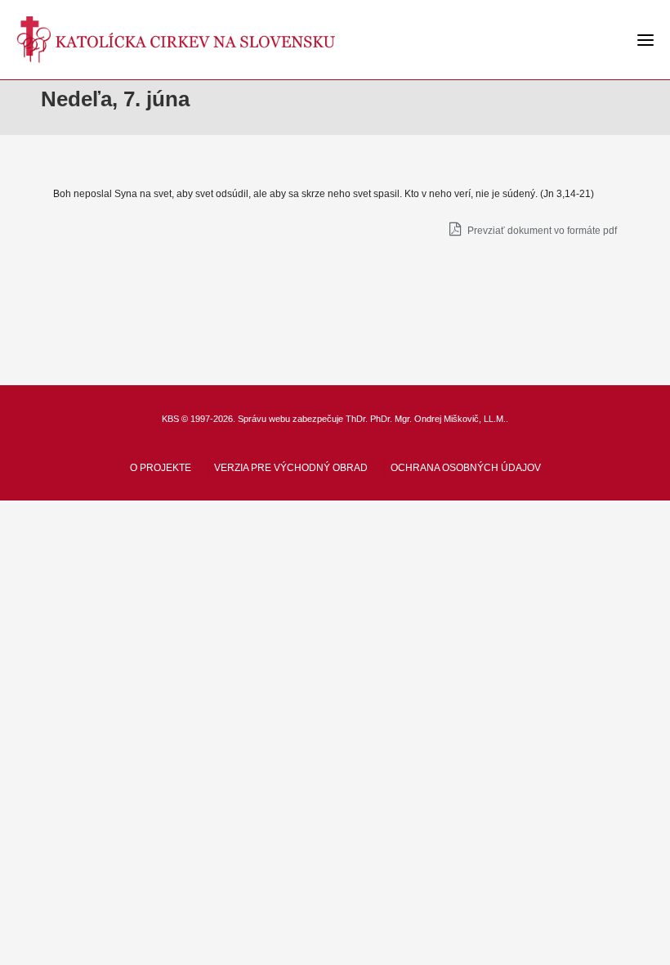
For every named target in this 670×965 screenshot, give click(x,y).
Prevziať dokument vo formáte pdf (541, 230)
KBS (170, 419)
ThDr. (357, 419)
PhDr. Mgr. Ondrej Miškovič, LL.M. (438, 419)
